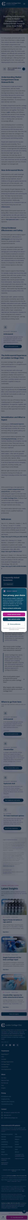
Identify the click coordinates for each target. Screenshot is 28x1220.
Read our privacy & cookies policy (12, 608)
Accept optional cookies (14, 614)
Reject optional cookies (14, 619)
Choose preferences (15, 624)
